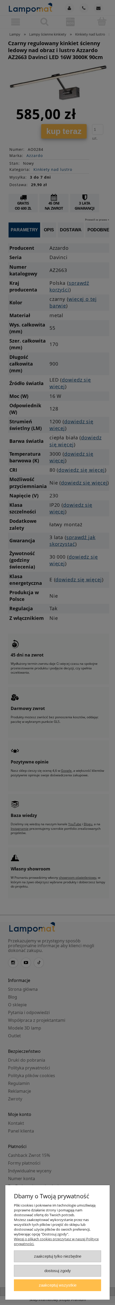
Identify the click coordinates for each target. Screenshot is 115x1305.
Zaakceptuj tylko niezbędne (57, 1256)
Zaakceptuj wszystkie (57, 1285)
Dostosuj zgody (57, 1270)
